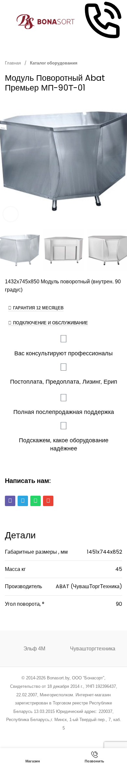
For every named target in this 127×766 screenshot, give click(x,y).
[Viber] (10, 501)
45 (118, 569)
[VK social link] (80, 737)
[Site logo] (46, 21)
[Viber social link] (96, 737)
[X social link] (39, 737)
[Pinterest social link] (55, 737)
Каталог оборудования (54, 63)
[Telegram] (23, 501)
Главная (13, 63)
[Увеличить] (10, 214)
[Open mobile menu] (7, 21)
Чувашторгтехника (92, 648)
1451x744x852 (104, 552)
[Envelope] (48, 501)
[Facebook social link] (30, 737)
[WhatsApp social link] (72, 737)
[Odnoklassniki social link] (63, 737)
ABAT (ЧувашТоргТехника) (89, 586)
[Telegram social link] (88, 737)
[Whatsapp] (35, 501)
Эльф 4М (34, 648)
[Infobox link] (102, 21)
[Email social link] (47, 737)
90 (119, 604)
